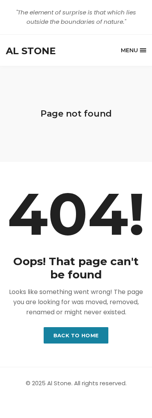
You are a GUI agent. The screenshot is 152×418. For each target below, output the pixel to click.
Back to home (76, 335)
